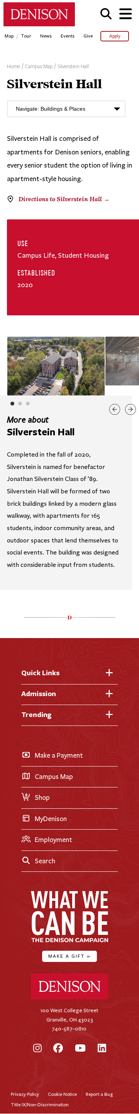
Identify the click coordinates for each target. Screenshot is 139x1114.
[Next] (130, 409)
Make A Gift (69, 956)
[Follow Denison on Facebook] (58, 1048)
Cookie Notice (62, 1094)
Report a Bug (99, 1094)
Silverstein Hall (73, 66)
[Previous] (114, 409)
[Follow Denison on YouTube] (80, 1048)
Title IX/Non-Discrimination (40, 1104)
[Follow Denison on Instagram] (37, 1048)
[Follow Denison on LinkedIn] (102, 1048)
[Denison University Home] (69, 997)
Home (13, 66)
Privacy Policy (25, 1094)
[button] (106, 14)
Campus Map (39, 66)
